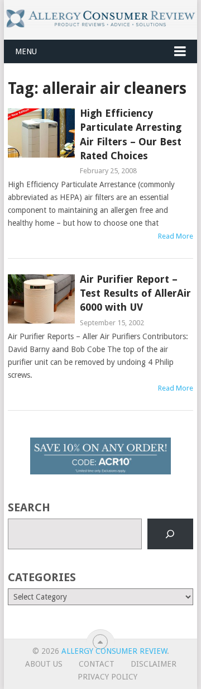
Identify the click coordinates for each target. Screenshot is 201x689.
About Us (44, 663)
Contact (96, 663)
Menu (26, 51)
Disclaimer (153, 663)
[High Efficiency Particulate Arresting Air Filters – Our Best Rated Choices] (41, 133)
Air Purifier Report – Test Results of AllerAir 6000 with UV (135, 293)
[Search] (170, 534)
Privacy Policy (107, 676)
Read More (175, 236)
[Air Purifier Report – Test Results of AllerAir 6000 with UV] (41, 299)
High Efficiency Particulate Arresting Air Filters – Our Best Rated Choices (130, 134)
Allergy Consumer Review (114, 651)
